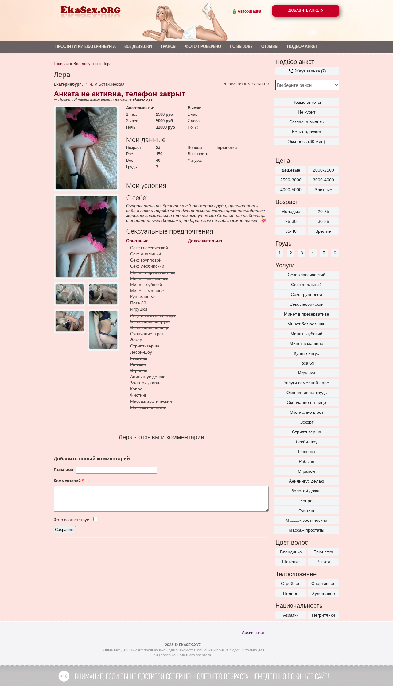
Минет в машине (306, 343)
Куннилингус (306, 353)
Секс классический (306, 274)
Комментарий (69, 481)
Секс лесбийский (307, 304)
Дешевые (291, 170)
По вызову (241, 47)
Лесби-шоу (306, 441)
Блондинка (291, 551)
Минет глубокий (306, 333)
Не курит (306, 112)
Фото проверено (203, 47)
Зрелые (323, 231)
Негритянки (323, 615)
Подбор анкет (302, 47)
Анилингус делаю (306, 481)
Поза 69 (306, 363)
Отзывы (269, 47)
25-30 (291, 221)
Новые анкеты (306, 102)
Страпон (306, 471)
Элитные (323, 189)
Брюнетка (323, 551)
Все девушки (138, 47)
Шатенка (291, 561)
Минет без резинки (306, 323)
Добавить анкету (305, 10)
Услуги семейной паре (306, 382)
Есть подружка (306, 131)
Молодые (290, 211)
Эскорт (306, 422)
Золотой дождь (306, 490)
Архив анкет (253, 632)
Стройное (291, 583)
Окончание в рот (306, 412)
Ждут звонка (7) (310, 71)
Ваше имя (63, 470)
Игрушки (306, 372)
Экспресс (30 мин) (306, 141)
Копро (306, 500)
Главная (61, 63)
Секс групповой (306, 294)
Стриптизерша (306, 431)
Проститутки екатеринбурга (85, 47)
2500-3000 (291, 179)
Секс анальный (306, 284)
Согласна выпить (306, 121)
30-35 (323, 221)
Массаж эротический (306, 520)
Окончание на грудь (306, 392)
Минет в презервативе (306, 314)
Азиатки (291, 615)
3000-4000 (323, 179)
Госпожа (306, 451)
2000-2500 (323, 170)
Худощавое (323, 593)
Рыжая (323, 561)
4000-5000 (291, 189)
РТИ (88, 84)
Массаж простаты (306, 530)
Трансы (169, 47)
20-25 (323, 211)
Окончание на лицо (306, 402)
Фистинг (306, 510)
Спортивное (323, 583)
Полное (290, 593)
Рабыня (306, 461)
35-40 (291, 231)
